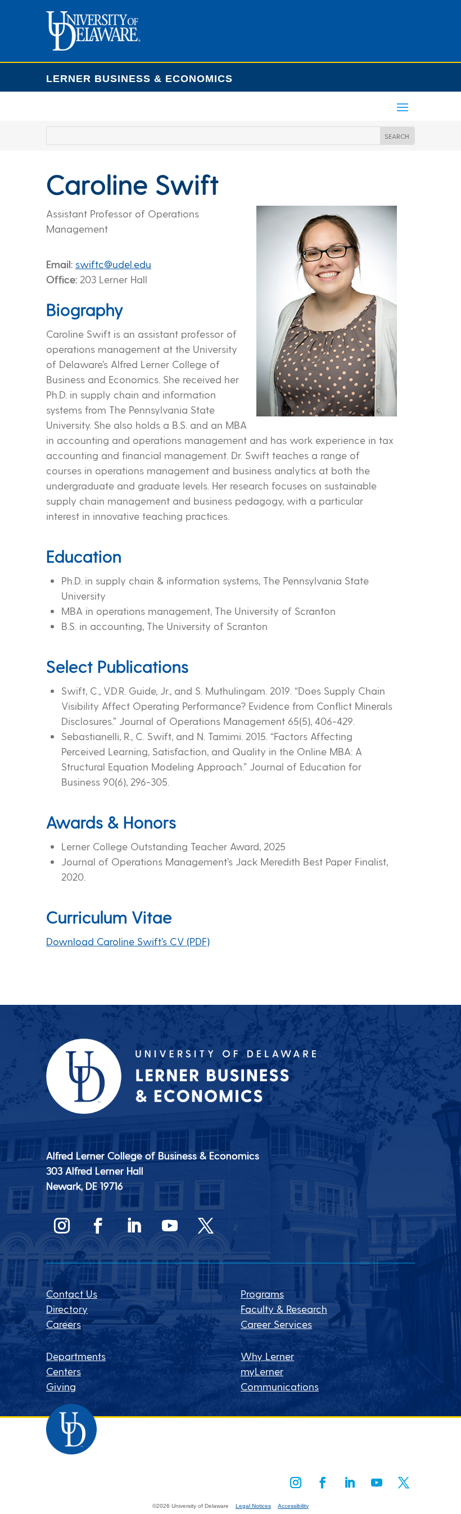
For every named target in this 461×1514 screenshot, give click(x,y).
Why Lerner (267, 1356)
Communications (280, 1386)
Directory (67, 1308)
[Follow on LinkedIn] (134, 1225)
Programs (262, 1293)
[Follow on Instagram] (62, 1225)
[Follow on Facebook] (98, 1225)
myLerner (262, 1371)
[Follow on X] (206, 1225)
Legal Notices (253, 1506)
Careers (63, 1324)
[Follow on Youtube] (170, 1225)
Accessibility (293, 1506)
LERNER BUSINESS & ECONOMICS (139, 78)
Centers (63, 1371)
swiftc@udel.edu (113, 264)
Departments (76, 1356)
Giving (61, 1386)
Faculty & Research (284, 1308)
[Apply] (93, 46)
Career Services (276, 1324)
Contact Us (71, 1293)
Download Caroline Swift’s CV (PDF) (128, 941)
